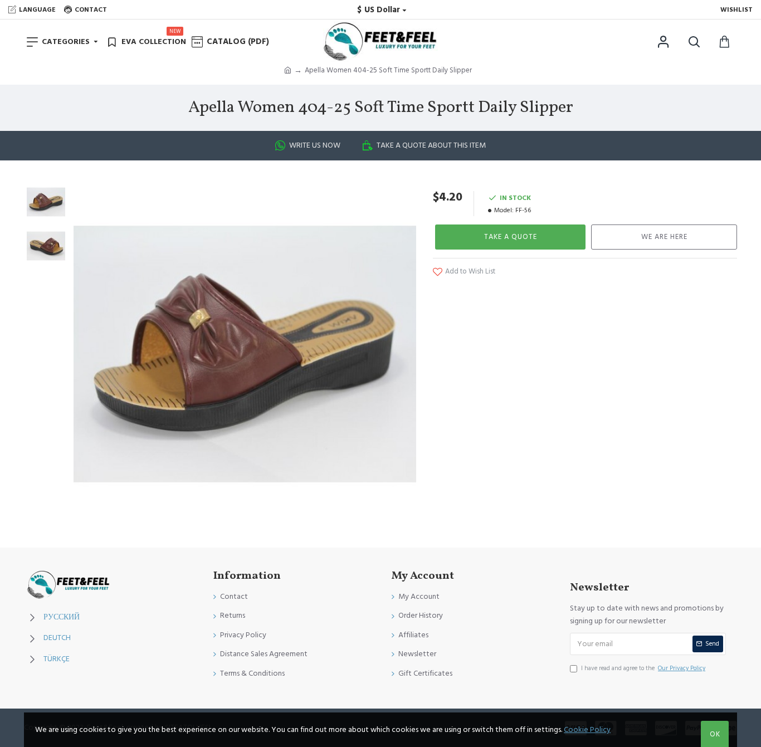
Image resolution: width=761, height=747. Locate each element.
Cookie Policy (587, 729)
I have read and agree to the (643, 668)
